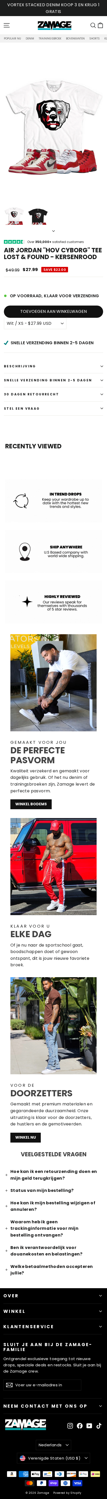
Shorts (94, 38)
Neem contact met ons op (45, 1406)
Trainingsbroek (50, 38)
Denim (30, 38)
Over (11, 1296)
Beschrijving (20, 366)
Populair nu (12, 38)
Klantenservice (28, 1327)
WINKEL (14, 1311)
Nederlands (50, 1445)
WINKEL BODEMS (31, 804)
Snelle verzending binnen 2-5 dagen (48, 380)
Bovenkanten (75, 38)
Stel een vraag (22, 408)
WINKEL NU (25, 1137)
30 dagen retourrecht (31, 394)
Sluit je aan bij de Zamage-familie (47, 1346)
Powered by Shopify (67, 1493)
